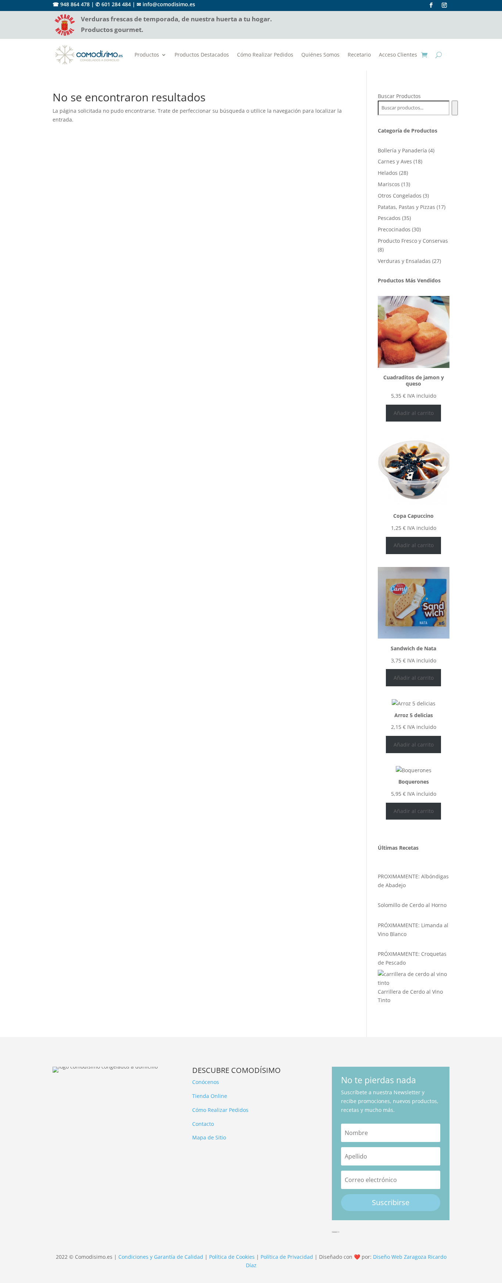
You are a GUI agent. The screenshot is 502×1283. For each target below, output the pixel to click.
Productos (147, 54)
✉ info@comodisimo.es (166, 4)
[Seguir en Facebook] (431, 5)
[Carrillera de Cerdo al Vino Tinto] (413, 978)
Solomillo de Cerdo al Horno (412, 904)
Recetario (359, 54)
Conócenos (205, 1081)
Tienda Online (209, 1095)
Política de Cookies (232, 1256)
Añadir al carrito (414, 412)
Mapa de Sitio (209, 1137)
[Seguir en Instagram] (444, 5)
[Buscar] (455, 108)
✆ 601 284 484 (113, 4)
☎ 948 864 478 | (73, 4)
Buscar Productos (399, 96)
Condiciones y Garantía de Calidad (160, 1256)
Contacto (203, 1123)
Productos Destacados (202, 54)
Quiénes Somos (320, 54)
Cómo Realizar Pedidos (265, 54)
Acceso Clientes (398, 54)
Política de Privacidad (287, 1256)
